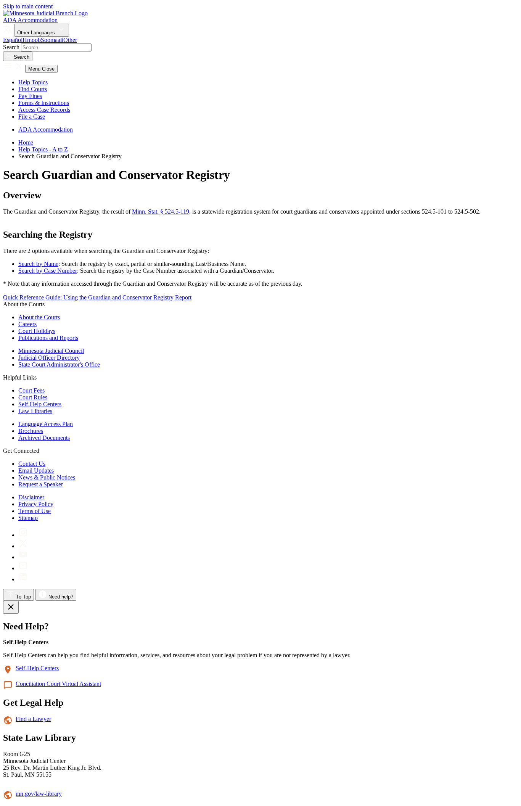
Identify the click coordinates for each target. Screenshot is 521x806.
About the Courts (39, 317)
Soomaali (52, 40)
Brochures (30, 431)
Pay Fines (30, 96)
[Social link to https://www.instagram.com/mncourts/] (23, 535)
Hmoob (32, 40)
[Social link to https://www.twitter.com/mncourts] (23, 546)
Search (11, 47)
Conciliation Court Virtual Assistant (58, 684)
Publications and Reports (48, 338)
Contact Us (31, 463)
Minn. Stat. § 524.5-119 (160, 211)
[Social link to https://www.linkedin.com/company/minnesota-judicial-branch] (23, 579)
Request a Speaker (40, 484)
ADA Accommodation (30, 20)
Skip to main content (28, 6)
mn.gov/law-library (39, 793)
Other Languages (36, 32)
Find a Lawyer (33, 719)
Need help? (60, 597)
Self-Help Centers (39, 404)
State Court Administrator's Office (59, 364)
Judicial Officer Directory (49, 357)
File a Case (31, 116)
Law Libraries (35, 411)
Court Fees (31, 390)
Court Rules (32, 397)
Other (70, 40)
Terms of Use (34, 511)
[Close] (11, 607)
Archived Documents (44, 437)
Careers (27, 324)
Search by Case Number (47, 270)
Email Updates (36, 470)
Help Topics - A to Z (43, 149)
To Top (22, 597)
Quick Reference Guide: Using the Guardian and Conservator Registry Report (97, 297)
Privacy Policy (35, 504)
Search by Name (38, 264)
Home (25, 142)
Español (13, 40)
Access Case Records (44, 109)
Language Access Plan (45, 424)
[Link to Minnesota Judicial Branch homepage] (45, 13)
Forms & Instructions (43, 103)
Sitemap (28, 518)
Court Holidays (36, 331)
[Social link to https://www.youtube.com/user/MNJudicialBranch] (23, 557)
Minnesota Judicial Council (51, 350)
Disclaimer (31, 497)
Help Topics (33, 82)
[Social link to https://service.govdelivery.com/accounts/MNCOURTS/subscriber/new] (23, 568)
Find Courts (32, 89)
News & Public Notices (46, 477)
